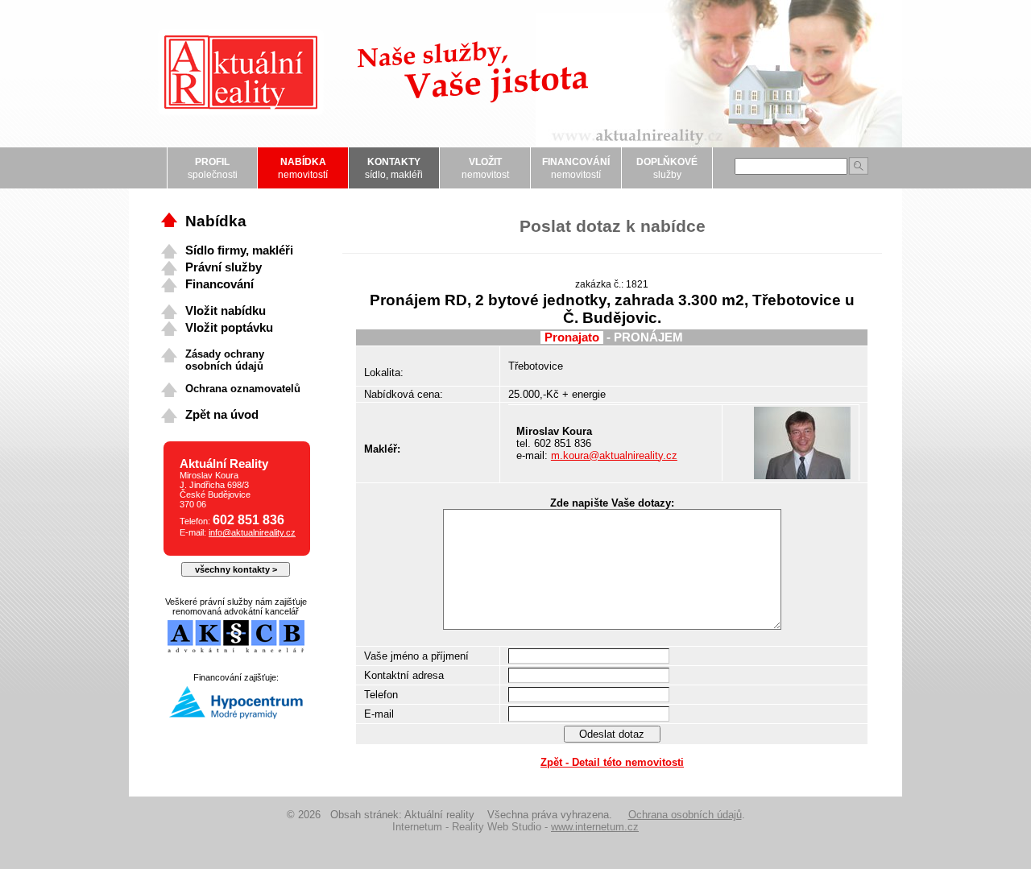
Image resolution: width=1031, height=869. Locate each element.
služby (667, 168)
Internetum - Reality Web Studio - (515, 827)
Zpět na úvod (222, 414)
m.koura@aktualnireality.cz (614, 455)
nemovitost (485, 168)
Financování (219, 284)
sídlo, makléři (394, 168)
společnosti (213, 168)
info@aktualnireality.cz (252, 532)
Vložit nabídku (225, 310)
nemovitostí (303, 168)
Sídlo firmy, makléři (239, 250)
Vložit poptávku (229, 327)
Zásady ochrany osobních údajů (224, 360)
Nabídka (215, 221)
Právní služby (223, 267)
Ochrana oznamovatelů (242, 389)
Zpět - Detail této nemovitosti (612, 762)
